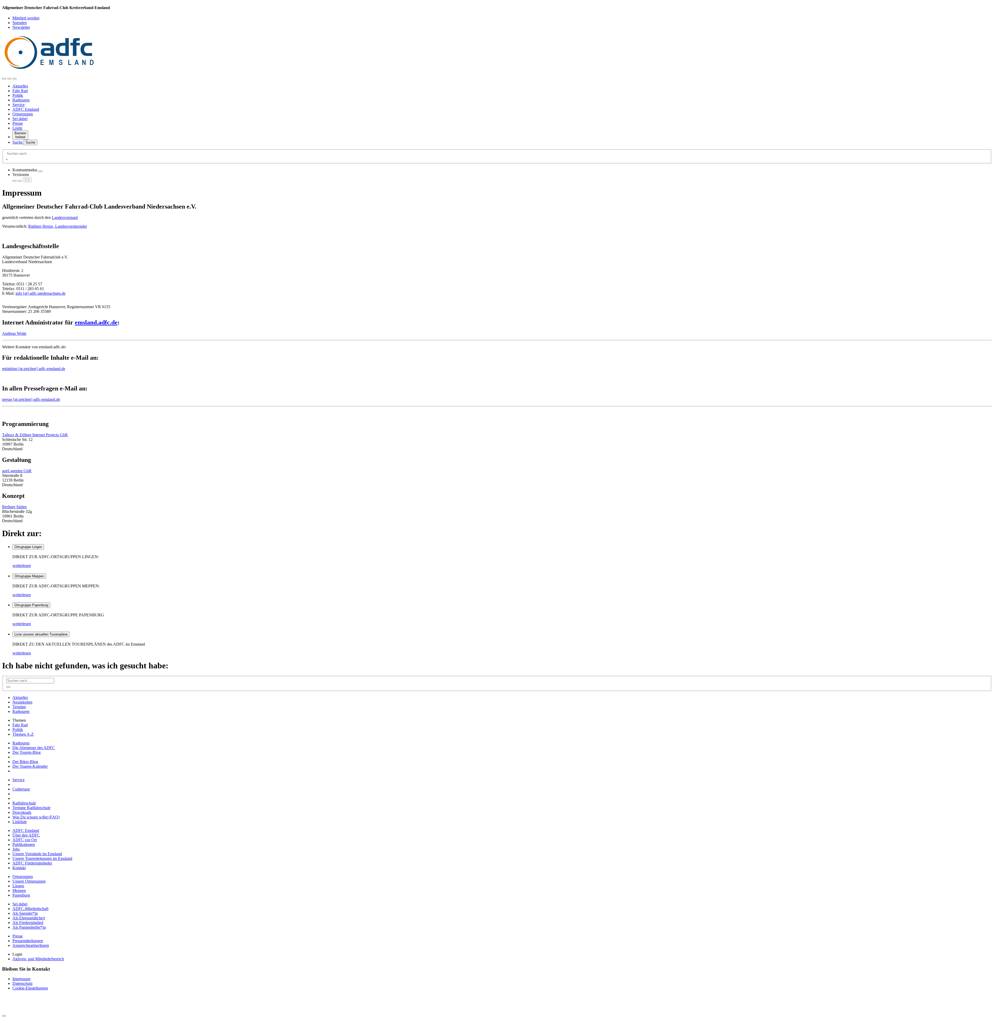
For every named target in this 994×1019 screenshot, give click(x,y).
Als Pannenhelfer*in (29, 927)
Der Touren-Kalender (30, 766)
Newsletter (21, 27)
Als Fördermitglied (27, 922)
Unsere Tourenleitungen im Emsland (42, 858)
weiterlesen (21, 565)
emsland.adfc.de (96, 322)
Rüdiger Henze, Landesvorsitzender (57, 226)
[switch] (40, 171)
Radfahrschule (24, 803)
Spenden (19, 22)
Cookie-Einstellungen (30, 988)
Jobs (16, 849)
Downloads (21, 812)
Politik (17, 95)
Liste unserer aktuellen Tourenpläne (41, 634)
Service (18, 104)
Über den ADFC (26, 835)
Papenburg (21, 895)
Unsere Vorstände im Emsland (37, 854)
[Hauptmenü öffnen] (14, 78)
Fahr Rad (20, 90)
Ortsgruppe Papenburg (31, 605)
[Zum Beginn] (4, 1016)
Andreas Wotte (14, 333)
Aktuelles (20, 86)
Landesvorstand (65, 217)
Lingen (18, 886)
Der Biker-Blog (25, 761)
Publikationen (23, 844)
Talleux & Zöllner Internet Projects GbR (35, 435)
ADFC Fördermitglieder (32, 863)
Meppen (19, 890)
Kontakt (19, 868)
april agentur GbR (17, 471)
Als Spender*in (25, 913)
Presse (17, 123)
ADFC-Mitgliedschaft (30, 908)
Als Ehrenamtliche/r (28, 918)
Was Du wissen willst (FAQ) (36, 817)
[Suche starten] (6, 159)
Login (17, 128)
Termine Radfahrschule (31, 808)
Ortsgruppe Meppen (29, 576)
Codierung (21, 789)
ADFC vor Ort (24, 840)
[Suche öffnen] (9, 78)
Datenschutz (22, 983)
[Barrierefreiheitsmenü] (4, 78)
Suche (18, 142)
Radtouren (21, 100)
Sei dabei (19, 118)
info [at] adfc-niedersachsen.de (40, 293)
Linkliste (19, 821)
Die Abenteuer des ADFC (33, 747)
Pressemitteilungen (27, 941)
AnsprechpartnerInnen (30, 945)
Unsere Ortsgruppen (29, 881)
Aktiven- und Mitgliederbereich (38, 959)
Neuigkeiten (22, 702)
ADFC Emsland (25, 109)
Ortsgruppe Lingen (28, 547)
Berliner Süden (14, 507)
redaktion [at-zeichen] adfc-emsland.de (33, 368)
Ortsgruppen (22, 114)
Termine (19, 707)
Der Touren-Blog (26, 752)
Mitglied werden (25, 18)
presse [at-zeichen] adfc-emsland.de (31, 399)
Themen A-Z (23, 734)
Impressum (21, 979)
